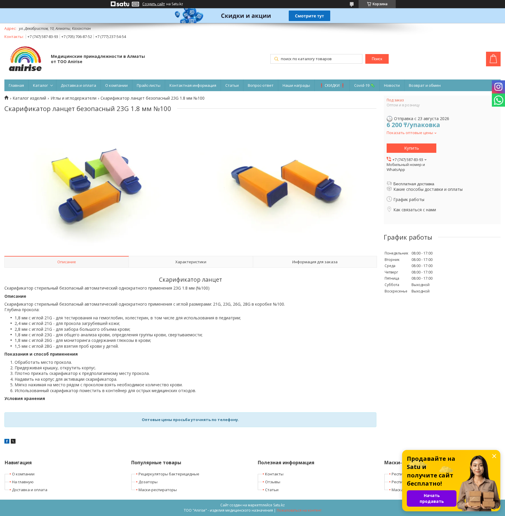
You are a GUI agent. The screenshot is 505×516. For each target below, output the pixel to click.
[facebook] (6, 442)
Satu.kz (279, 505)
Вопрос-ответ (261, 85)
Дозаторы (148, 481)
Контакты (274, 474)
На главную (23, 481)
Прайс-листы (148, 85)
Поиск (377, 59)
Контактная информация (193, 85)
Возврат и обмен (425, 85)
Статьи (232, 85)
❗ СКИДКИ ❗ (332, 85)
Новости (392, 85)
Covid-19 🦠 (364, 85)
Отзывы (272, 481)
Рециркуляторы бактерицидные (169, 474)
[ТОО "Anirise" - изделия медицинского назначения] (24, 59)
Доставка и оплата (78, 85)
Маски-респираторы (158, 489)
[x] (13, 442)
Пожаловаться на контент (299, 510)
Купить (411, 148)
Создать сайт (153, 4)
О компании (116, 85)
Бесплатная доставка (413, 183)
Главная (16, 85)
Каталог (40, 85)
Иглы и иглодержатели (73, 98)
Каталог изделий (29, 98)
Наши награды (296, 85)
